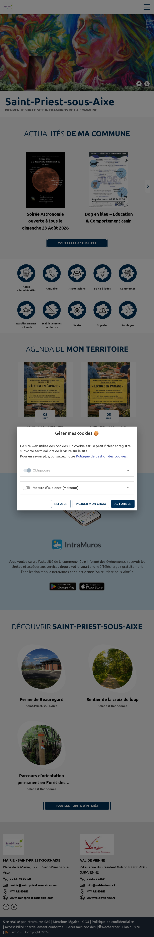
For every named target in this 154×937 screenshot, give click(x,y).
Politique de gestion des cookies (101, 456)
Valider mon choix (91, 503)
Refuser (60, 503)
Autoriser (122, 503)
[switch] (25, 488)
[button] (77, 470)
